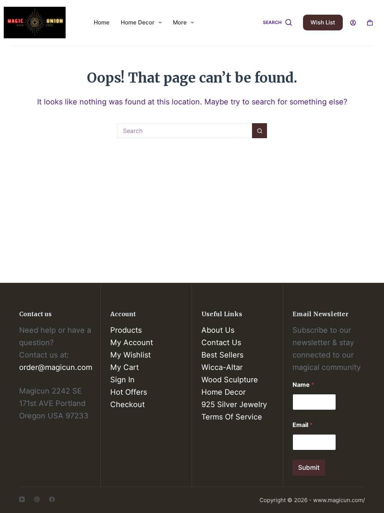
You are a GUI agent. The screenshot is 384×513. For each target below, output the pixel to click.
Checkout (127, 404)
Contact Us (221, 342)
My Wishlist (130, 354)
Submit (309, 467)
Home (102, 22)
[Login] (353, 23)
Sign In (122, 379)
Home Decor (137, 22)
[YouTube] (22, 499)
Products (126, 330)
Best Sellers (222, 354)
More (180, 22)
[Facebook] (52, 499)
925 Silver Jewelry (234, 404)
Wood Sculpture (229, 379)
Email (302, 425)
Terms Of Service (231, 416)
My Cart (124, 367)
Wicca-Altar (222, 367)
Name (303, 384)
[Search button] (259, 130)
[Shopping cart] (370, 23)
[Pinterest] (37, 499)
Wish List (322, 22)
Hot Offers (128, 392)
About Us (217, 330)
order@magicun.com (55, 367)
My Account (131, 342)
